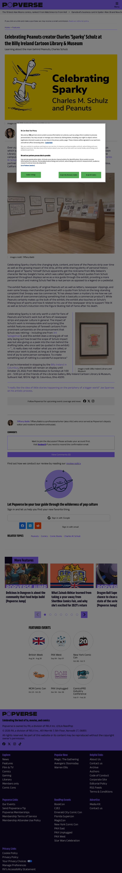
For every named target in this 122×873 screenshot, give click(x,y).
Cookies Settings (30, 174)
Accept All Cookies (91, 175)
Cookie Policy (49, 142)
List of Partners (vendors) (28, 165)
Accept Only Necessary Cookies (68, 175)
